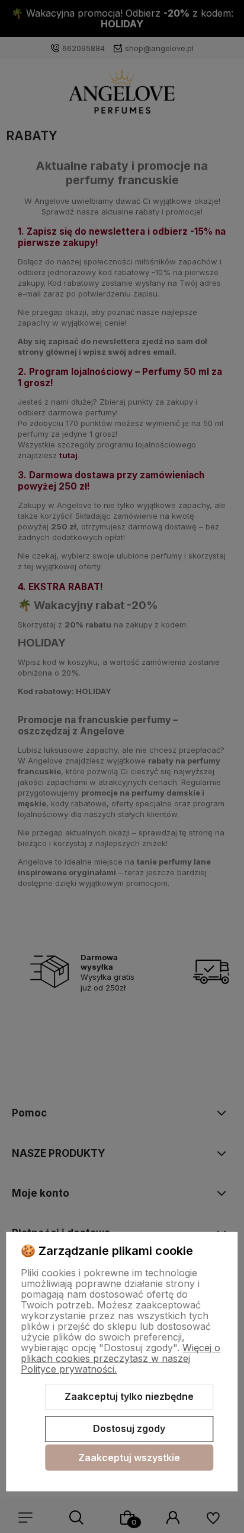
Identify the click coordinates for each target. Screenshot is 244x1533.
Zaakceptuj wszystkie (129, 1457)
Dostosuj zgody (129, 1428)
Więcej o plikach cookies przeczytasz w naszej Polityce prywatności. (120, 1358)
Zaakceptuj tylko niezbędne (129, 1396)
